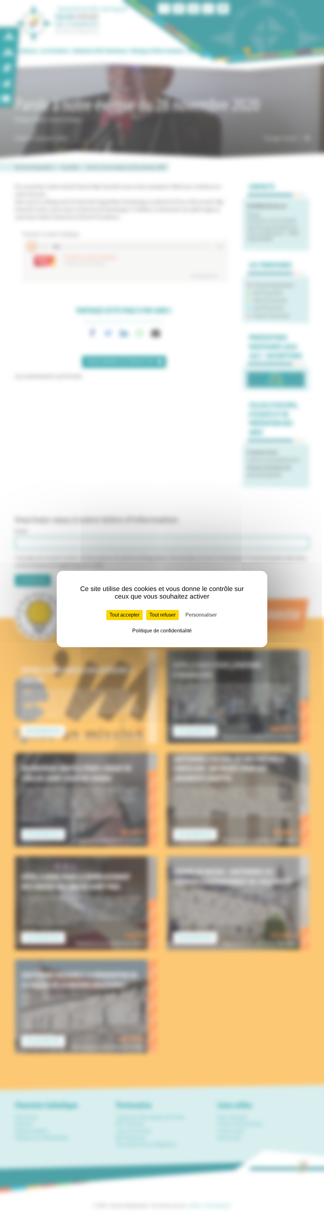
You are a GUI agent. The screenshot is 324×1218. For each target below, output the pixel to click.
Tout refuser (162, 615)
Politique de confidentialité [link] (162, 630)
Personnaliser (201, 615)
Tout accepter (124, 615)
